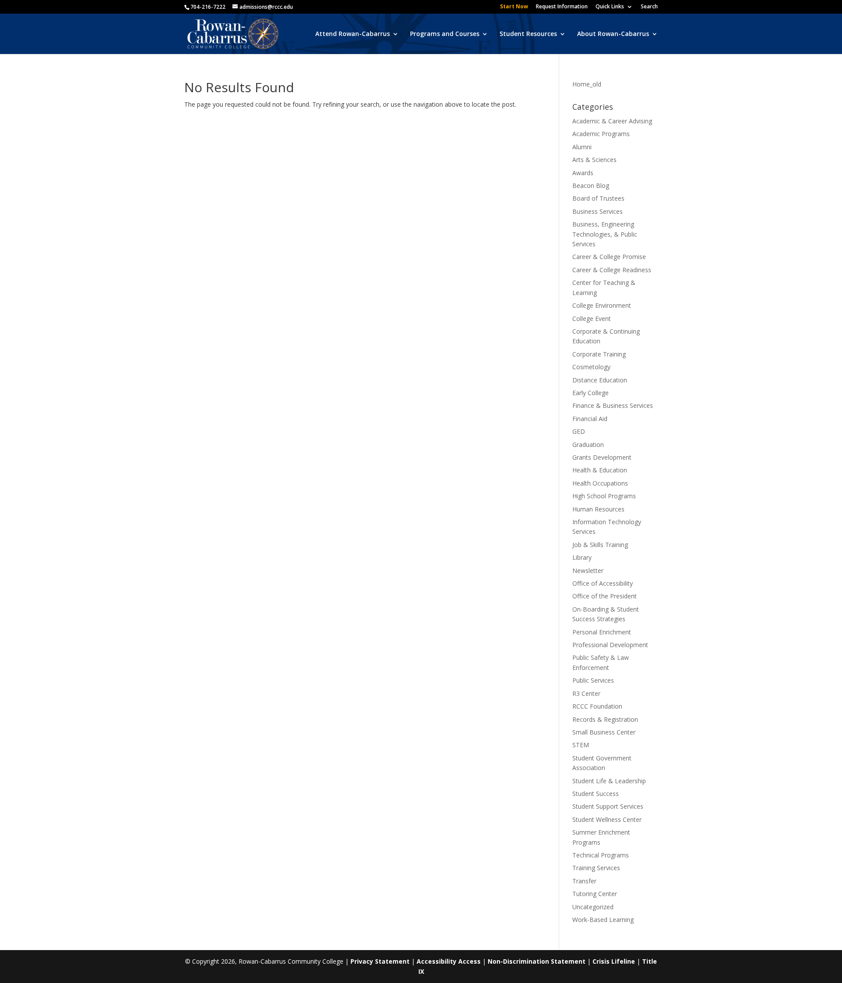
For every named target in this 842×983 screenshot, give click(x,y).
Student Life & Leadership (609, 781)
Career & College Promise (609, 256)
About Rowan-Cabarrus (613, 34)
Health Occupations (600, 483)
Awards (582, 173)
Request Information (562, 7)
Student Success (595, 793)
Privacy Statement (380, 961)
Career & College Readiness (611, 270)
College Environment (601, 305)
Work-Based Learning (603, 919)
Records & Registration (605, 719)
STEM (580, 745)
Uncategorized (593, 907)
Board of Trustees (598, 198)
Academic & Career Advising (612, 121)
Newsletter (587, 570)
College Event (591, 318)
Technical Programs (600, 855)
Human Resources (598, 509)
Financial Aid (589, 418)
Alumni (582, 147)
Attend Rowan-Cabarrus (352, 34)
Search (649, 7)
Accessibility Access (449, 961)
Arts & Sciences (594, 159)
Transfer (584, 881)
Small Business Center (603, 732)
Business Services (597, 211)
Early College (590, 393)
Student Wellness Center (607, 819)
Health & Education (599, 470)
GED (578, 431)
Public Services (593, 680)
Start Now (514, 7)
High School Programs (604, 496)
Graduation (588, 444)
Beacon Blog (590, 185)
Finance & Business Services (612, 405)
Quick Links (610, 7)
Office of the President (604, 596)
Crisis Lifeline (613, 961)
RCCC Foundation (597, 706)
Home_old (586, 84)
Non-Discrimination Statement (536, 961)
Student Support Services (607, 806)
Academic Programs (601, 134)
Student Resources (528, 34)
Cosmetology (591, 367)
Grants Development (602, 457)
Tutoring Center (594, 893)
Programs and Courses (444, 34)
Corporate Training (599, 354)
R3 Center (586, 693)
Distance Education (599, 380)
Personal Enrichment (601, 632)
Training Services (596, 868)
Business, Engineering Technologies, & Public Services (604, 234)
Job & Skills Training (600, 544)
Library (582, 557)
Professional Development (610, 645)
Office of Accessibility (602, 583)
